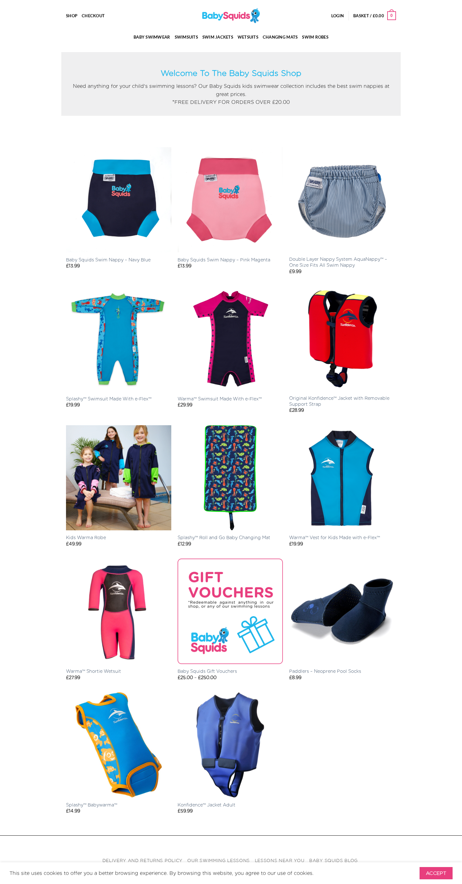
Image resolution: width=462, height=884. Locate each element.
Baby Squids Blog (333, 860)
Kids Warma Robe (86, 537)
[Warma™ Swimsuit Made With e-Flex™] (230, 338)
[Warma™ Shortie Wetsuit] (118, 611)
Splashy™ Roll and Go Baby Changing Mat (224, 537)
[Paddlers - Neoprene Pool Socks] (341, 611)
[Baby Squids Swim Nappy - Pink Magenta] (230, 199)
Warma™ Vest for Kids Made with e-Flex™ (334, 537)
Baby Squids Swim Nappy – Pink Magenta (224, 259)
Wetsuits (248, 37)
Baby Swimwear (152, 37)
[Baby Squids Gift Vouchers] (230, 611)
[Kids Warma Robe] (118, 477)
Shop (71, 15)
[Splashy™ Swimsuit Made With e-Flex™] (118, 338)
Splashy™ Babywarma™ (91, 804)
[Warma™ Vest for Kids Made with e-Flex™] (341, 477)
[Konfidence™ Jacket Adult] (230, 744)
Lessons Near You (280, 860)
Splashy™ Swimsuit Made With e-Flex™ (108, 398)
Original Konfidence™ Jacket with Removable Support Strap (339, 401)
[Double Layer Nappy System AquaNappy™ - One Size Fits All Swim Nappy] (341, 199)
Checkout (93, 15)
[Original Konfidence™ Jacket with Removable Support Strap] (341, 338)
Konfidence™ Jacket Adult (206, 804)
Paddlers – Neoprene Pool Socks (325, 671)
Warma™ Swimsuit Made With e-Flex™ (220, 398)
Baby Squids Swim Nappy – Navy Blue (108, 259)
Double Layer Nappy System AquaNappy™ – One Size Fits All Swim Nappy (338, 262)
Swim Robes (315, 37)
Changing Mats (280, 37)
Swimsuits (186, 37)
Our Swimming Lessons (218, 860)
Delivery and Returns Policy (142, 860)
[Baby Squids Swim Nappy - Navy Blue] (118, 199)
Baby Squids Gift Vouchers (207, 671)
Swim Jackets (217, 37)
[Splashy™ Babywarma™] (118, 744)
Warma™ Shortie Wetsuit (93, 671)
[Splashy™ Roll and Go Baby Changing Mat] (230, 477)
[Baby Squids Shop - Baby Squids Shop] (231, 15)
